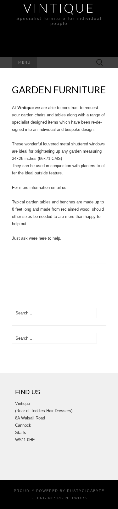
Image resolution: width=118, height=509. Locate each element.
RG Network (72, 498)
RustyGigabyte (85, 491)
